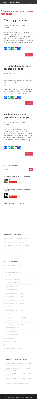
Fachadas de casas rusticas (14, 321)
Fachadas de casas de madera (15, 307)
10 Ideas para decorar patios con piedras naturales (16, 249)
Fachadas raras (10, 338)
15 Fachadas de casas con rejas (13, 254)
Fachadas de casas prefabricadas (16, 317)
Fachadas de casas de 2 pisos (15, 296)
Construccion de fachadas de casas (16, 276)
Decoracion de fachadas (13, 283)
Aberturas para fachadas (13, 265)
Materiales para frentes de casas (15, 345)
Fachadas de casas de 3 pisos (15, 300)
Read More (29, 54)
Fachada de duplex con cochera (19, 383)
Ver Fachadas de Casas (13, 2)
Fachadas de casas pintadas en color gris (17, 116)
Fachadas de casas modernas (15, 314)
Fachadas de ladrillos (12, 331)
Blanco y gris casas (16, 20)
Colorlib (17, 397)
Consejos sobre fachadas (13, 272)
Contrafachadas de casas (13, 279)
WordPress (29, 397)
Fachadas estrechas (12, 334)
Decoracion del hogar (12, 286)
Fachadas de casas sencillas (14, 324)
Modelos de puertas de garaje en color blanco (17, 238)
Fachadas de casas (19, 25)
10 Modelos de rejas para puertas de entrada (17, 245)
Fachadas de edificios (12, 328)
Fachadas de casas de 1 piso (14, 293)
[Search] (31, 169)
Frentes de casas (11, 341)
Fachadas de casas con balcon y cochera (17, 374)
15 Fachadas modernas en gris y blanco (17, 67)
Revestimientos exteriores (14, 352)
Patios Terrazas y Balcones (14, 348)
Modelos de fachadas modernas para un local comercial (18, 364)
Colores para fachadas (12, 269)
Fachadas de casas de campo (15, 303)
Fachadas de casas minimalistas (15, 310)
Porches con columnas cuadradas (14, 242)
